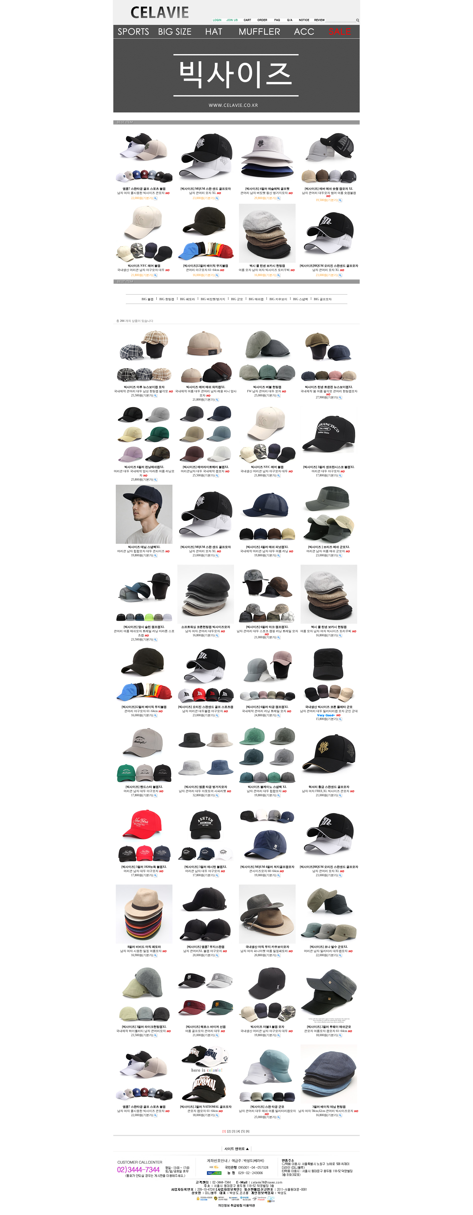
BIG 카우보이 (278, 299)
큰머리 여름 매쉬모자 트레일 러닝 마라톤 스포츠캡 (144, 631)
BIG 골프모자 (323, 299)
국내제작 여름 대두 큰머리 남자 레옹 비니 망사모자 (205, 391)
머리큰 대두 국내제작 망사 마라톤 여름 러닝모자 (144, 471)
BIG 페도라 (187, 299)
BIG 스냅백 (300, 299)
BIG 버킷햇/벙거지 (213, 299)
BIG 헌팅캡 (166, 299)
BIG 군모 (237, 299)
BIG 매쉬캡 (256, 299)
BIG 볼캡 (147, 299)
